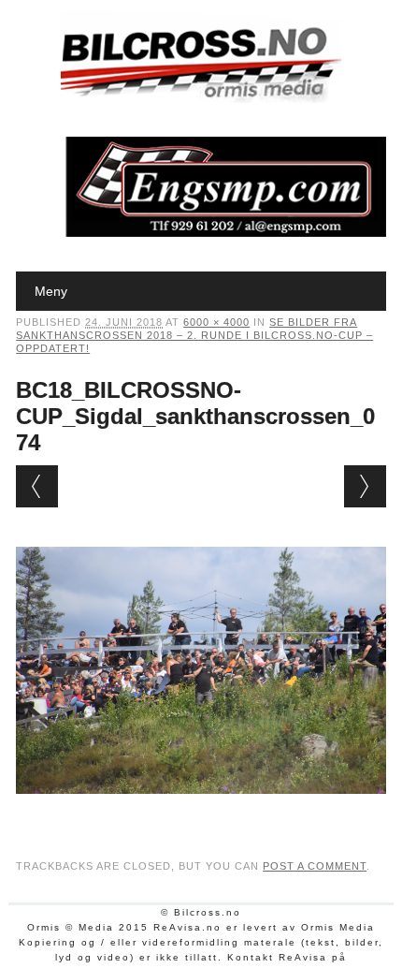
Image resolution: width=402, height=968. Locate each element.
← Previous (37, 486)
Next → (365, 486)
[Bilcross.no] (201, 98)
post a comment (314, 866)
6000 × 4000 (216, 322)
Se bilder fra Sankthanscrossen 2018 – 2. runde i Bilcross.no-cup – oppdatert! (194, 335)
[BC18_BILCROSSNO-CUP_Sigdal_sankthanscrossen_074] (201, 811)
